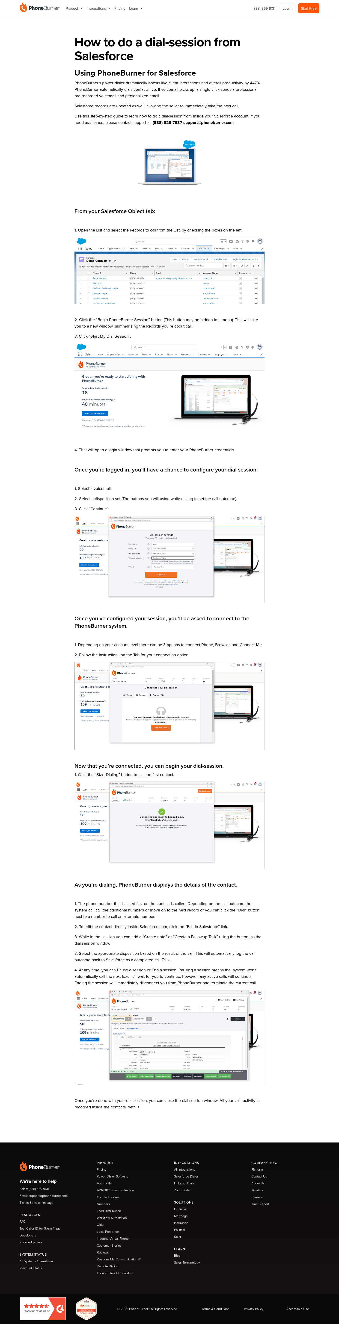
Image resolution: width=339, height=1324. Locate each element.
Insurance (181, 1223)
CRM (100, 1225)
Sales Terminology (187, 1262)
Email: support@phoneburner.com (44, 1196)
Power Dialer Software (112, 1176)
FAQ (23, 1221)
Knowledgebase (31, 1242)
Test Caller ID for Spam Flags (40, 1228)
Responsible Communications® (119, 1259)
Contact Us (259, 1176)
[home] (40, 7)
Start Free (309, 8)
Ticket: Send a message (37, 1203)
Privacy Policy (253, 1309)
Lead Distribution (109, 1211)
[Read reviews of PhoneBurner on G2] (43, 1308)
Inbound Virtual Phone (113, 1238)
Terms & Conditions (215, 1309)
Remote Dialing (108, 1266)
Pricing (119, 8)
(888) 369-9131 (264, 8)
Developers (28, 1235)
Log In (288, 8)
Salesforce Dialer (186, 1176)
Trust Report (260, 1204)
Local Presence (108, 1232)
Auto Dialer (105, 1183)
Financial (180, 1209)
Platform (257, 1169)
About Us (258, 1183)
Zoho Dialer (182, 1190)
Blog (177, 1256)
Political (179, 1230)
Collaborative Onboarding (115, 1273)
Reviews (103, 1252)
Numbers (103, 1204)
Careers (257, 1197)
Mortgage (181, 1216)
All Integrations (184, 1169)
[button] (74, 8)
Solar (177, 1237)
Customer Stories (109, 1245)
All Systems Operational (37, 1261)
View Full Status (31, 1268)
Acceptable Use (297, 1309)
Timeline (257, 1190)
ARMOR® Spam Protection (115, 1190)
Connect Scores (108, 1197)
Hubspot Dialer (185, 1183)
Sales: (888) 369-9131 (34, 1189)
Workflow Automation (112, 1218)
